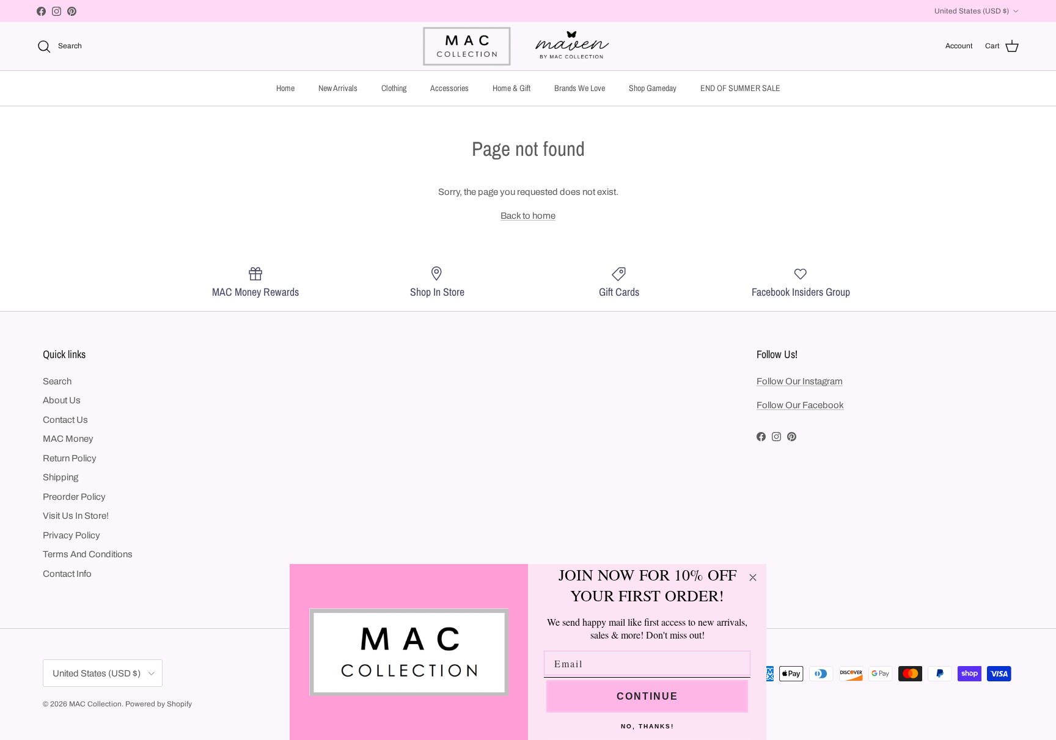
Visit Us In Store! (76, 516)
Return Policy (70, 458)
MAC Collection (95, 704)
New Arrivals (338, 87)
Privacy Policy (71, 535)
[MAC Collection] (528, 46)
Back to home (528, 216)
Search (57, 381)
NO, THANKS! (647, 726)
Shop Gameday (652, 87)
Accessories (449, 87)
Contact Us (65, 420)
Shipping (60, 477)
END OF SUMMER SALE (740, 87)
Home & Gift (511, 87)
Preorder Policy (74, 497)
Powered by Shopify (158, 704)
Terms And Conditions (88, 554)
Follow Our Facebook (800, 405)
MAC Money (68, 439)
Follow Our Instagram (800, 381)
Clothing (393, 87)
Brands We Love (579, 87)
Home (285, 87)
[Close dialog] (753, 577)
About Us (62, 400)
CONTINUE (647, 696)
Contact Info (67, 574)
